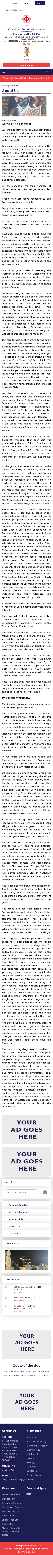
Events (30, 1458)
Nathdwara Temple (12, 1507)
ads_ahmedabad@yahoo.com (18, 1479)
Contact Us (32, 1470)
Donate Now (26, 65)
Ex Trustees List (10, 1519)
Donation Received (12, 1503)
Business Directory (18, 1205)
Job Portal (14, 1226)
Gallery (30, 1462)
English (40, 3)
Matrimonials (16, 1219)
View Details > (19, 1292)
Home (5, 85)
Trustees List (8, 1515)
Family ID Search (11, 1494)
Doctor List (8, 1524)
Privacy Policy (33, 1475)
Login (26, 3)
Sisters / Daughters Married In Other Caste (12, 1531)
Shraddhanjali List (11, 1511)
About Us (31, 1437)
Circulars (13, 1233)
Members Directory (19, 1212)
